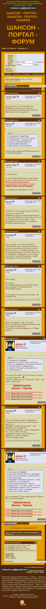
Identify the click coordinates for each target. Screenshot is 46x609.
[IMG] (7, 556)
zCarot (41, 596)
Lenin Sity (10, 96)
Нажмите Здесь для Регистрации (18, 186)
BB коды (8, 553)
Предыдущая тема (17, 528)
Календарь (26, 74)
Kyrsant (9, 235)
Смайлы (8, 555)
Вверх (42, 572)
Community (17, 74)
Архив (36, 572)
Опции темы (36, 89)
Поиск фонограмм (11, 64)
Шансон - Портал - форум (11, 56)
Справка (8, 74)
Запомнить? (40, 62)
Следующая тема (29, 528)
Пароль (19, 64)
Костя (8, 123)
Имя (18, 62)
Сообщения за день (38, 74)
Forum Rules (9, 561)
